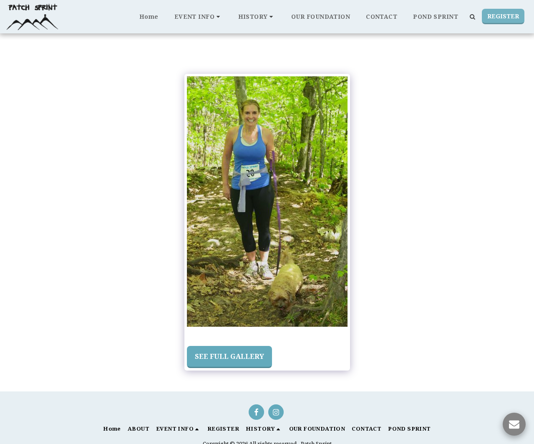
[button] (198, 17)
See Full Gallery (229, 356)
